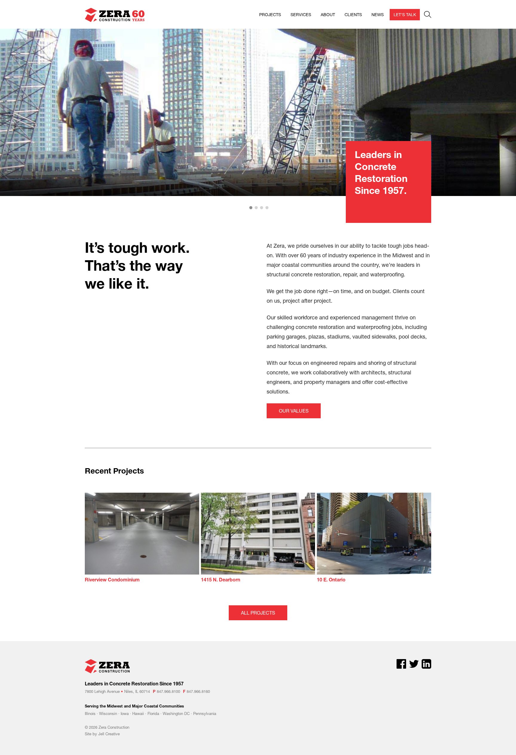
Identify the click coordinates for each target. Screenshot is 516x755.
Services (301, 14)
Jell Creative (109, 733)
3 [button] (262, 208)
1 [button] (251, 208)
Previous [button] (12, 112)
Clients (353, 14)
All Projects (258, 612)
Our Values (293, 411)
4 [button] (267, 208)
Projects (270, 14)
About (328, 14)
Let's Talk (405, 14)
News (377, 14)
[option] (258, 112)
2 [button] (256, 208)
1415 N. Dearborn (220, 580)
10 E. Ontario (331, 580)
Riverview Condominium (112, 580)
